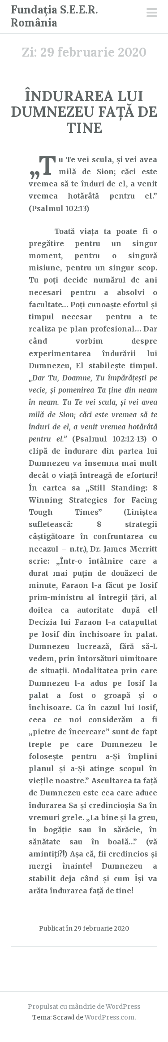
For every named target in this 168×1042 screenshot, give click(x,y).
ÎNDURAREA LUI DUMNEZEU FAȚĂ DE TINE (84, 112)
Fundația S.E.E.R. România (54, 16)
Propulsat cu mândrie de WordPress (84, 1006)
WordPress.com (109, 1017)
